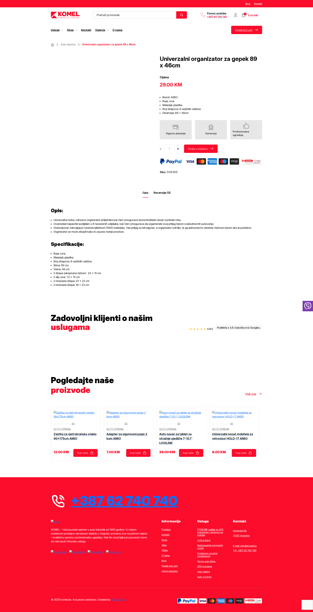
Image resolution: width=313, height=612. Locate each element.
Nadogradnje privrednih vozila (210, 547)
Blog (247, 3)
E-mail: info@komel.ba (245, 545)
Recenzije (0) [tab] (162, 192)
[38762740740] (308, 306)
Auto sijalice (203, 571)
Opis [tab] (145, 192)
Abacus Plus (118, 599)
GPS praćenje (204, 566)
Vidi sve (250, 394)
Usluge (55, 30)
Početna (166, 529)
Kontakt (258, 3)
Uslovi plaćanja (170, 571)
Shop (70, 30)
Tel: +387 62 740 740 (244, 550)
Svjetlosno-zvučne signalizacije (207, 555)
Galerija (100, 30)
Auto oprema (68, 44)
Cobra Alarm (203, 540)
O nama (117, 30)
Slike (164, 545)
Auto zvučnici (204, 577)
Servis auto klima (206, 561)
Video (165, 550)
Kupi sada (82, 452)
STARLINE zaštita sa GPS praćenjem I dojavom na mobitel (210, 532)
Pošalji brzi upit (243, 30)
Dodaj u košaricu (198, 148)
